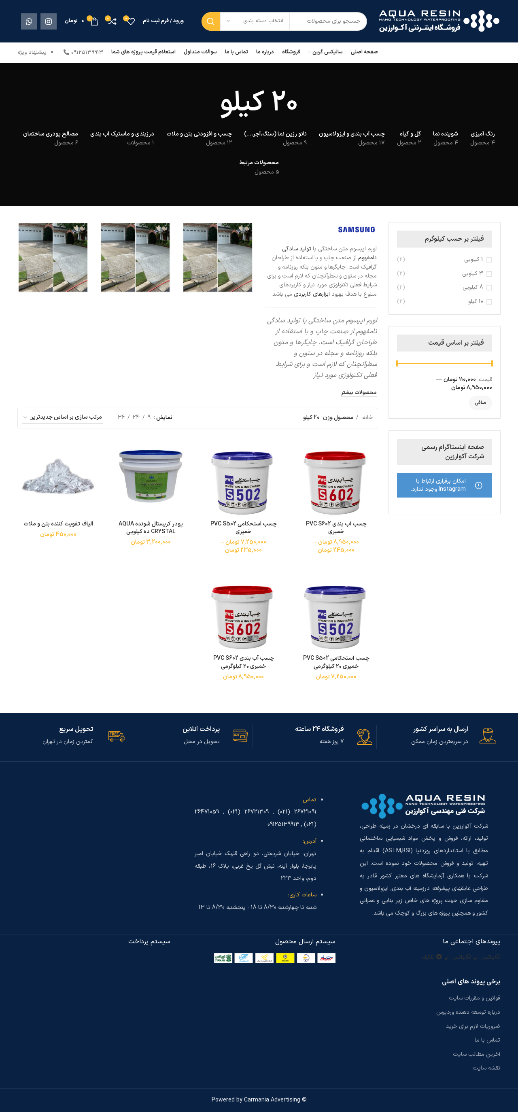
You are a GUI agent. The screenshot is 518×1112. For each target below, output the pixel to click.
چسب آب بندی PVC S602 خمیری (336, 528)
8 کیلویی (473, 288)
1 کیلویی (473, 260)
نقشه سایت (486, 1068)
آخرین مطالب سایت (476, 1054)
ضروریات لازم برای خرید (473, 1026)
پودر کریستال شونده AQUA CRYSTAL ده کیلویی (151, 528)
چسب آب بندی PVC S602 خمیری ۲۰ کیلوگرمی (243, 662)
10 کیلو (475, 302)
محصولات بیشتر (359, 393)
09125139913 (283, 824)
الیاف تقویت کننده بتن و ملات (58, 524)
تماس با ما (487, 1040)
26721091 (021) (297, 812)
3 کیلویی (472, 274)
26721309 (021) (248, 812)
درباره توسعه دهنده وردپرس (468, 1012)
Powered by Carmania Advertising (256, 1100)
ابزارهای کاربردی (312, 294)
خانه (367, 417)
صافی (480, 403)
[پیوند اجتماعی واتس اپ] (29, 21)
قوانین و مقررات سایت (474, 998)
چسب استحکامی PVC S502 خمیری (243, 528)
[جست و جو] (211, 21)
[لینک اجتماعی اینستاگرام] (48, 21)
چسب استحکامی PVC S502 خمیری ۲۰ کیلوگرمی (336, 662)
